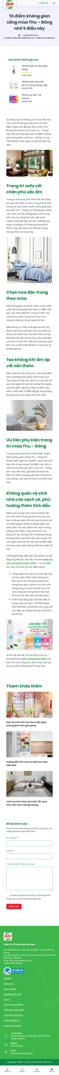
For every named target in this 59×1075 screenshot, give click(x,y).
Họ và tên (11, 837)
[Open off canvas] (54, 3)
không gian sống (36, 658)
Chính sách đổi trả (12, 1020)
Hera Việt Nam (10, 989)
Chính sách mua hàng (13, 1004)
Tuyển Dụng (9, 983)
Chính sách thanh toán (14, 1010)
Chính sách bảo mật (13, 1026)
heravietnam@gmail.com (22, 1053)
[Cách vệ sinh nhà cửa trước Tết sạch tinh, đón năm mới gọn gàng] (29, 784)
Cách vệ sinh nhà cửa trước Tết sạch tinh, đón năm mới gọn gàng (26, 803)
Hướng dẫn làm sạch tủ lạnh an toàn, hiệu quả (27, 763)
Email (9, 850)
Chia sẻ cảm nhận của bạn (20, 864)
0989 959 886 (17, 1046)
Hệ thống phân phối (12, 994)
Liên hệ (7, 999)
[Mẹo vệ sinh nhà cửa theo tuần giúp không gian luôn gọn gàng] (29, 705)
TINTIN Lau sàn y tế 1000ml (31, 96)
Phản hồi (14, 906)
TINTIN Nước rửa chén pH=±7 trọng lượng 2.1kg (34, 83)
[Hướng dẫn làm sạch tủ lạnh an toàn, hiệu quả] (29, 744)
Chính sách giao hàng (13, 1015)
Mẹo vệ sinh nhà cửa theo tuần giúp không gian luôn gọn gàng (26, 723)
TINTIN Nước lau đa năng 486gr (34, 67)
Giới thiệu (8, 978)
